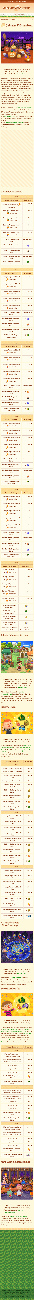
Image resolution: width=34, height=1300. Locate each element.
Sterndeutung (21, 973)
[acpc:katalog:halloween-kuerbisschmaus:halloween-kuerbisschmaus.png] (17, 1184)
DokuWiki (9, 1296)
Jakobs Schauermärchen (23, 108)
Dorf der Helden (22, 687)
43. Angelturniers (15, 977)
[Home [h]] (17, 7)
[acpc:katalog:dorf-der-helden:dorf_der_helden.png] (17, 657)
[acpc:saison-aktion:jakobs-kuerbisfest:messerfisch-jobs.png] (17, 1004)
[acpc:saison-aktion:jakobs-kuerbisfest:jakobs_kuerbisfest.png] (17, 47)
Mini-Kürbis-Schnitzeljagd (14, 122)
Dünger (3, 747)
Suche (16, 14)
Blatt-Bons (27, 745)
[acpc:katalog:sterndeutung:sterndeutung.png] (17, 947)
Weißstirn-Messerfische (18, 1031)
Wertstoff (9, 747)
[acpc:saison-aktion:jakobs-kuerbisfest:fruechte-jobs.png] (17, 723)
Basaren (24, 752)
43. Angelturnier (9, 116)
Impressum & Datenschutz (20, 1296)
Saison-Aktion (21, 74)
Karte (2, 1042)
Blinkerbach (27, 1033)
